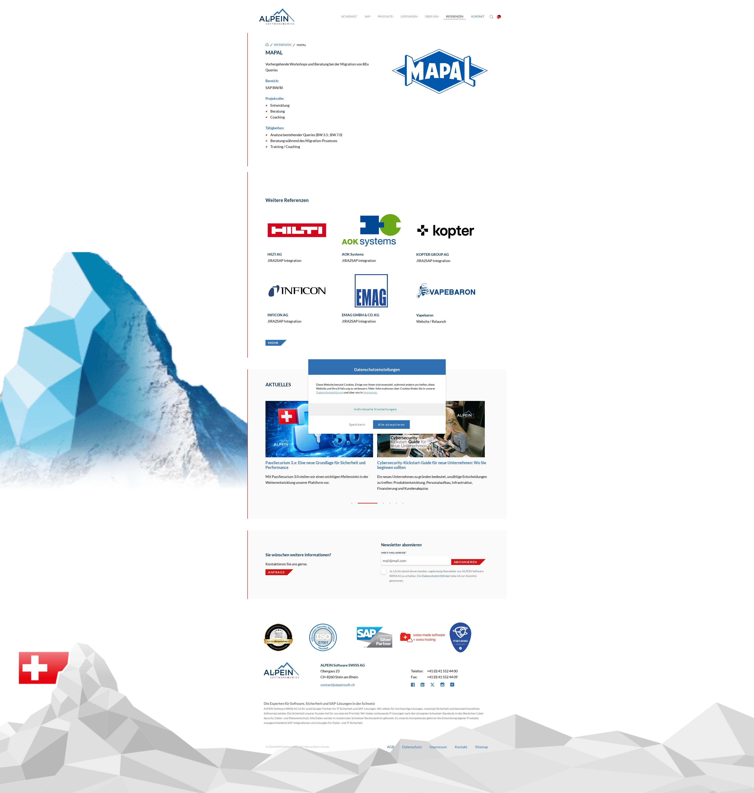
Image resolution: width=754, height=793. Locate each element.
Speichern (357, 424)
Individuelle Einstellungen (375, 409)
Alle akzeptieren (391, 424)
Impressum (370, 392)
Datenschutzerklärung (329, 392)
